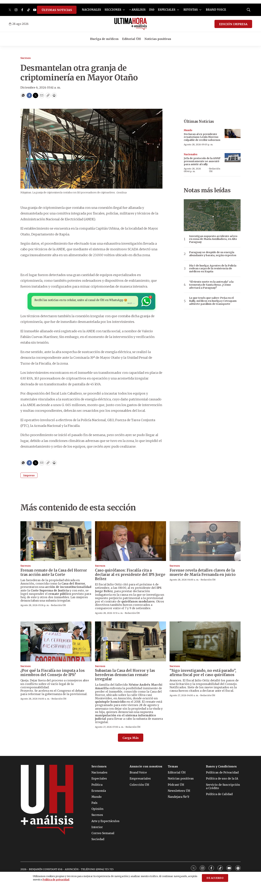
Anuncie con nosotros (146, 766)
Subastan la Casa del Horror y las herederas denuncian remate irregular (125, 674)
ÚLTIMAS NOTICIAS (57, 10)
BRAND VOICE (216, 9)
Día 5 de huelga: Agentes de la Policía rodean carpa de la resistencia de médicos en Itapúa (212, 268)
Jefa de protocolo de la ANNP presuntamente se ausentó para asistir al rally (202, 161)
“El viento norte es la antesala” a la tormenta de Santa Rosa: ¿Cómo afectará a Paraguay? (211, 284)
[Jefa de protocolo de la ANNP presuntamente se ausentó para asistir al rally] (233, 157)
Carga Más (131, 738)
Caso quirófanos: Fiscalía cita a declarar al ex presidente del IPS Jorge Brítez (130, 574)
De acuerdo (215, 878)
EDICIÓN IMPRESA (233, 24)
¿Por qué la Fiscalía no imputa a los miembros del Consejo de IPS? (52, 672)
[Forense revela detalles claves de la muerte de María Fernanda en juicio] (205, 541)
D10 (151, 9)
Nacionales (190, 154)
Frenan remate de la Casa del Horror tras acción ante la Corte (53, 572)
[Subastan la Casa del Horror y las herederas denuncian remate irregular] (130, 641)
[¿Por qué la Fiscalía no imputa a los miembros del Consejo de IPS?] (55, 641)
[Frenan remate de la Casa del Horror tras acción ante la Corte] (55, 541)
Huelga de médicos (104, 39)
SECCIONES (113, 9)
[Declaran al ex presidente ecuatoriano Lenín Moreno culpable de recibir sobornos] (233, 133)
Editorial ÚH (131, 39)
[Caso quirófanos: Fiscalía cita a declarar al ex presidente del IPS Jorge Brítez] (130, 541)
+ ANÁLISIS (137, 9)
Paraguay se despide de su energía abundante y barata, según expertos (212, 254)
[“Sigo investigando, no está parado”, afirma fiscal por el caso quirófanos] (205, 641)
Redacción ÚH (214, 169)
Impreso (29, 475)
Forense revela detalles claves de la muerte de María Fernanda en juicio (203, 572)
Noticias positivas (157, 39)
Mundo (188, 130)
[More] (124, 9)
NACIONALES (91, 9)
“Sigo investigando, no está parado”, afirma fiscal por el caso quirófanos (203, 672)
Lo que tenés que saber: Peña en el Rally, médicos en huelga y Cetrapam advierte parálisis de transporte (212, 300)
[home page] (130, 24)
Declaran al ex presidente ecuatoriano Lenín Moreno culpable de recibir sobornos (202, 137)
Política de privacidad (55, 879)
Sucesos (25, 58)
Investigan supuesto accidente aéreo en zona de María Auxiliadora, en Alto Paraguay (213, 239)
